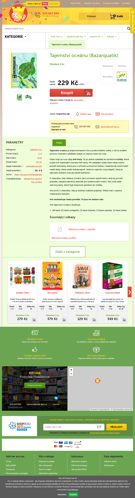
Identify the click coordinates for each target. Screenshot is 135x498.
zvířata (38, 182)
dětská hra (29, 178)
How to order (45, 469)
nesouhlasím (61, 494)
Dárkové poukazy (79, 465)
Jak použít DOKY (79, 469)
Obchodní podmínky (48, 473)
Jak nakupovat (45, 465)
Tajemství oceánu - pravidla (81, 229)
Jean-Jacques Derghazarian (28, 174)
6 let (39, 158)
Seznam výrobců (92, 3)
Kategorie (14, 36)
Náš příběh (76, 3)
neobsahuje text (34, 166)
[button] (97, 380)
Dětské (110, 36)
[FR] (40, 170)
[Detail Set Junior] (52, 276)
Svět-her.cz (56, 36)
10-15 (39, 162)
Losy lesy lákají (112, 292)
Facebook (10, 469)
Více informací (73, 490)
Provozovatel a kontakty (17, 473)
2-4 (40, 153)
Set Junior (52, 292)
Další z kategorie (67, 252)
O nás (8, 461)
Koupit (67, 92)
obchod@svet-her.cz (110, 126)
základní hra (36, 149)
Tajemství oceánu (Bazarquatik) (67, 44)
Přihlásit (91, 16)
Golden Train (22, 292)
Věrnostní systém (79, 461)
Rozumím (73, 494)
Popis (59, 142)
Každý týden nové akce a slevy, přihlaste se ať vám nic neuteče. (85, 419)
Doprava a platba (111, 3)
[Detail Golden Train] (22, 276)
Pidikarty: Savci (82, 292)
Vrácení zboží (110, 461)
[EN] (36, 170)
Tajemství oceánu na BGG (63, 237)
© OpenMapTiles (104, 409)
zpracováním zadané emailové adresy (105, 433)
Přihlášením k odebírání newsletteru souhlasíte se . (85, 433)
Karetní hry (95, 36)
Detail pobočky (35, 385)
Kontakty (126, 3)
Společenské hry (75, 36)
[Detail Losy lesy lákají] (112, 276)
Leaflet (94, 409)
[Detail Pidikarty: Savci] (82, 276)
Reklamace (109, 465)
